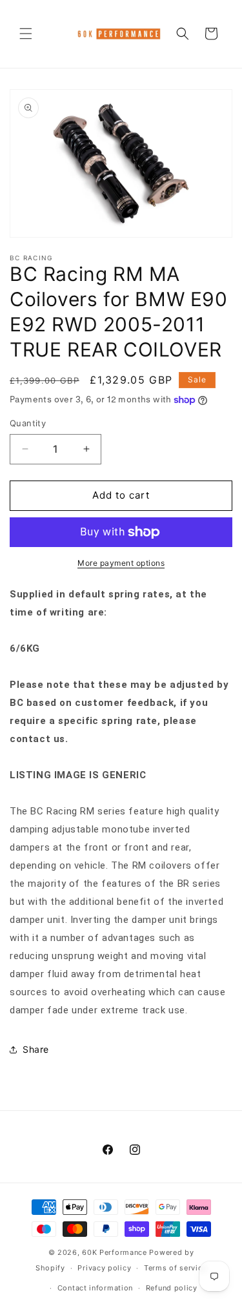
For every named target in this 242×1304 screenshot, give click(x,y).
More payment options (121, 563)
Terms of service (175, 1267)
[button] (26, 33)
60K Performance (114, 1252)
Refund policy (171, 1287)
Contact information (95, 1287)
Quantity (28, 423)
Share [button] (36, 1049)
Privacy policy (104, 1267)
